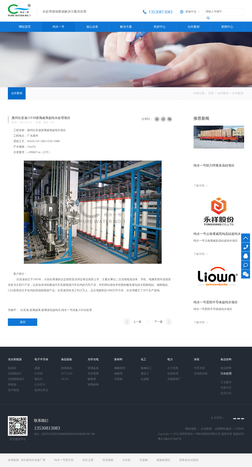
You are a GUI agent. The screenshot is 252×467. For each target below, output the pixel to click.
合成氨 (145, 379)
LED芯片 (39, 384)
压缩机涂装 (201, 373)
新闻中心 (227, 26)
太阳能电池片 (16, 379)
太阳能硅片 (15, 373)
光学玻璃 (93, 373)
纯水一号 (58, 26)
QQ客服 (245, 256)
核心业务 (92, 26)
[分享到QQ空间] (234, 418)
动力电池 (13, 390)
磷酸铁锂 (119, 368)
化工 (143, 359)
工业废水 (226, 382)
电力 (170, 359)
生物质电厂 (174, 379)
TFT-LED (66, 373)
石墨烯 (118, 379)
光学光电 (93, 359)
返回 (22, 322)
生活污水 (226, 393)
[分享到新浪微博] (238, 418)
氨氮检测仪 (163, 460)
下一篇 (158, 321)
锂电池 (12, 384)
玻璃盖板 (93, 368)
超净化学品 (41, 390)
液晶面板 (66, 359)
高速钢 (143, 460)
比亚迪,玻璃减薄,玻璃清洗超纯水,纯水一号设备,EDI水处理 (56, 310)
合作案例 (193, 26)
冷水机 (126, 460)
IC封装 (38, 373)
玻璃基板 (66, 368)
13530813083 (245, 247)
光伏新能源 (15, 359)
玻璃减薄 (93, 384)
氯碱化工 (146, 368)
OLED (65, 379)
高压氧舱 (107, 460)
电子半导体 (41, 359)
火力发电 (172, 368)
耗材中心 (160, 26)
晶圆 (37, 368)
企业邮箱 (206, 428)
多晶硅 (12, 368)
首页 (211, 93)
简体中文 (190, 11)
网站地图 (190, 428)
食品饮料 (226, 359)
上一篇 (137, 321)
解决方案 (126, 26)
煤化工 (145, 373)
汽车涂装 (199, 368)
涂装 (196, 359)
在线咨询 (245, 265)
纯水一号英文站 (64, 460)
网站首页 (25, 26)
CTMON (239, 428)
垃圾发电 (172, 373)
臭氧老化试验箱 (188, 460)
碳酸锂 (118, 373)
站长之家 (88, 460)
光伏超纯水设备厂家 (33, 460)
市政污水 (226, 387)
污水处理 (226, 373)
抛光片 (38, 379)
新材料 (118, 359)
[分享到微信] (169, 119)
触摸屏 (92, 379)
